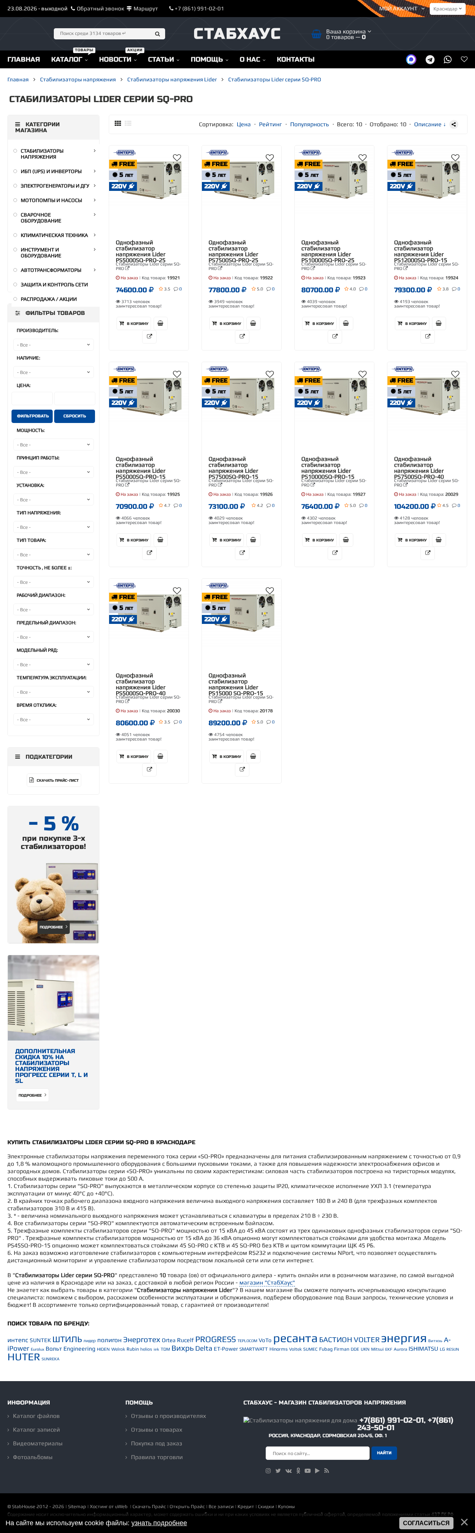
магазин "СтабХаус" (267, 1282)
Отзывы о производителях (168, 1415)
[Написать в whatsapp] (448, 59)
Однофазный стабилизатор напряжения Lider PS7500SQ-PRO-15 (233, 468)
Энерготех (141, 1339)
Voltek (295, 1349)
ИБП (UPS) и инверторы (51, 171)
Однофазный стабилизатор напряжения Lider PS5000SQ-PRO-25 (141, 251)
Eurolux (37, 1349)
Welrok (118, 1349)
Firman (341, 1349)
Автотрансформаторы (51, 270)
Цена (244, 124)
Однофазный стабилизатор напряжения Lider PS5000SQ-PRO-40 (141, 684)
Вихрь (182, 1348)
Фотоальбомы (33, 1457)
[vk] (288, 1470)
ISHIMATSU (423, 1348)
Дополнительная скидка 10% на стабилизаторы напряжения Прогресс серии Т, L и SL (51, 1066)
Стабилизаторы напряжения (42, 154)
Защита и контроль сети (54, 284)
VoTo (265, 1340)
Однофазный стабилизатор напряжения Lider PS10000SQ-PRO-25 (327, 251)
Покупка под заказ (156, 1443)
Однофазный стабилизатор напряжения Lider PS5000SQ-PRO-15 (141, 468)
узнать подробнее (159, 1523)
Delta (203, 1348)
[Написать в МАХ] (411, 59)
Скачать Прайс (149, 1506)
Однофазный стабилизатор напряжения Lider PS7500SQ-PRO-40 (419, 468)
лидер (89, 1340)
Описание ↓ (430, 124)
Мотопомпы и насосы (51, 200)
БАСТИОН (335, 1339)
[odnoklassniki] (298, 1470)
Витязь (435, 1340)
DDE (355, 1349)
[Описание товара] (149, 337)
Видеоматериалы (38, 1443)
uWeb (121, 1506)
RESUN (452, 1349)
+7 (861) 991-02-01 (199, 8)
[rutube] (317, 1470)
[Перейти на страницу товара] (149, 180)
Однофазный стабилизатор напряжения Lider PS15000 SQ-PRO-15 (236, 684)
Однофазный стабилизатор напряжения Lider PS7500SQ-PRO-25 (233, 251)
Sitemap (77, 1506)
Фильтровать (33, 416)
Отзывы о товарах (156, 1429)
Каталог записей (36, 1429)
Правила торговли (157, 1457)
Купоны (286, 1506)
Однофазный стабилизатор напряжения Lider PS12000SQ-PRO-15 (420, 251)
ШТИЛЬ (67, 1339)
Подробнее (52, 927)
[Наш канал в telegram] (430, 59)
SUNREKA (50, 1359)
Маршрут (146, 8)
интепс (17, 1340)
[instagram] (268, 1470)
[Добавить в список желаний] (177, 158)
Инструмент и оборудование (41, 252)
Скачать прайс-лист (57, 780)
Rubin (133, 1349)
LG (442, 1349)
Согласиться (426, 1523)
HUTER (23, 1357)
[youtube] (308, 1470)
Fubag (325, 1349)
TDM (165, 1349)
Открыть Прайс (187, 1506)
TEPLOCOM (247, 1340)
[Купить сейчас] (161, 323)
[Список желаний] (464, 59)
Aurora (400, 1349)
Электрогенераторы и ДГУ (55, 186)
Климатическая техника (54, 235)
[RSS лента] (326, 1470)
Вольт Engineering (70, 1348)
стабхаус (238, 34)
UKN (365, 1349)
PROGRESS (215, 1339)
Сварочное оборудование (41, 218)
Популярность (309, 124)
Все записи (221, 1506)
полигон (109, 1340)
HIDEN (103, 1349)
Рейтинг (270, 124)
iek (156, 1349)
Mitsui (377, 1349)
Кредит (246, 1506)
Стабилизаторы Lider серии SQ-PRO (148, 266)
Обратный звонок (100, 8)
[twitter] (278, 1470)
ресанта (295, 1338)
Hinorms (278, 1349)
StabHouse (23, 1506)
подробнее (31, 1095)
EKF (388, 1349)
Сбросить (74, 416)
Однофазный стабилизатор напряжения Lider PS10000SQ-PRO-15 (327, 468)
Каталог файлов (36, 1415)
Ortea (169, 1340)
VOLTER (367, 1339)
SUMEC (310, 1349)
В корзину (137, 324)
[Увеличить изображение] (177, 167)
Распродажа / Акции (49, 299)
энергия (404, 1338)
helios (146, 1349)
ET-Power (226, 1348)
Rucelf (185, 1340)
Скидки (266, 1506)
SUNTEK (40, 1340)
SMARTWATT (253, 1349)
